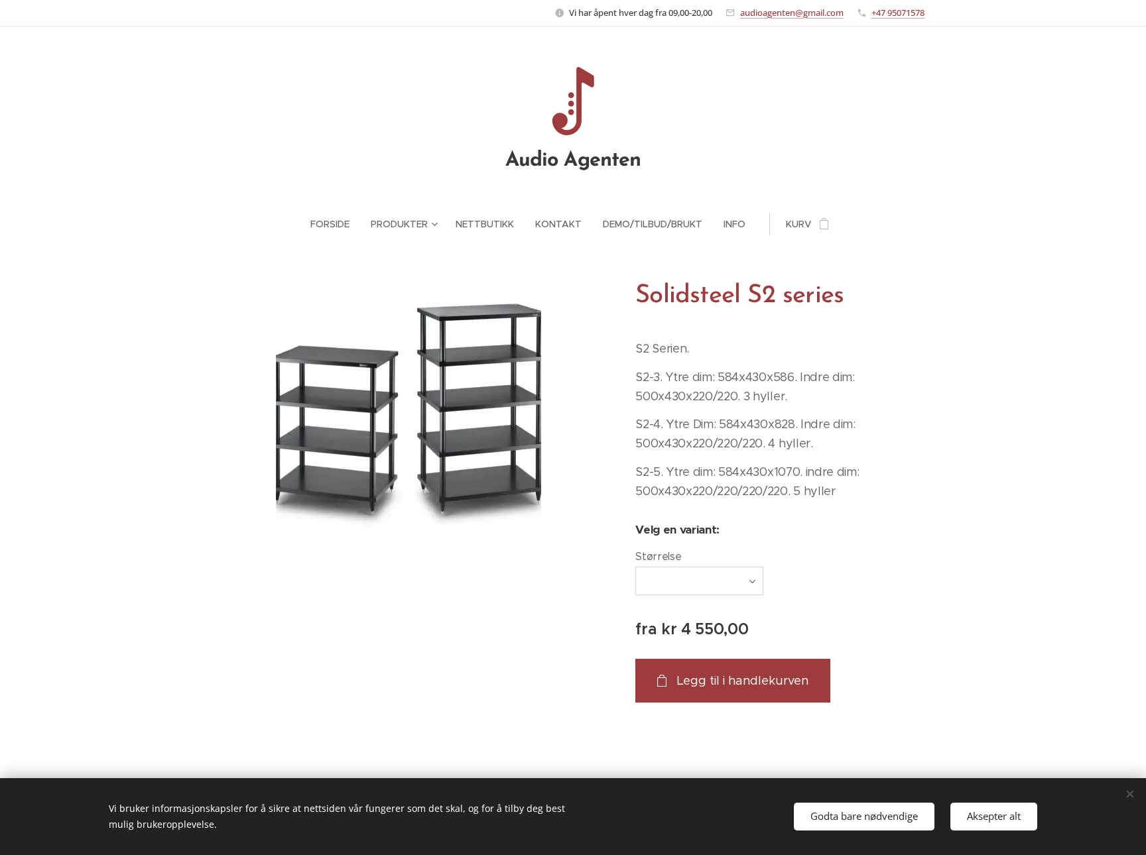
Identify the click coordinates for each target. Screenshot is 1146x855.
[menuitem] (335, 224)
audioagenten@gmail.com (792, 13)
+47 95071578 (897, 13)
